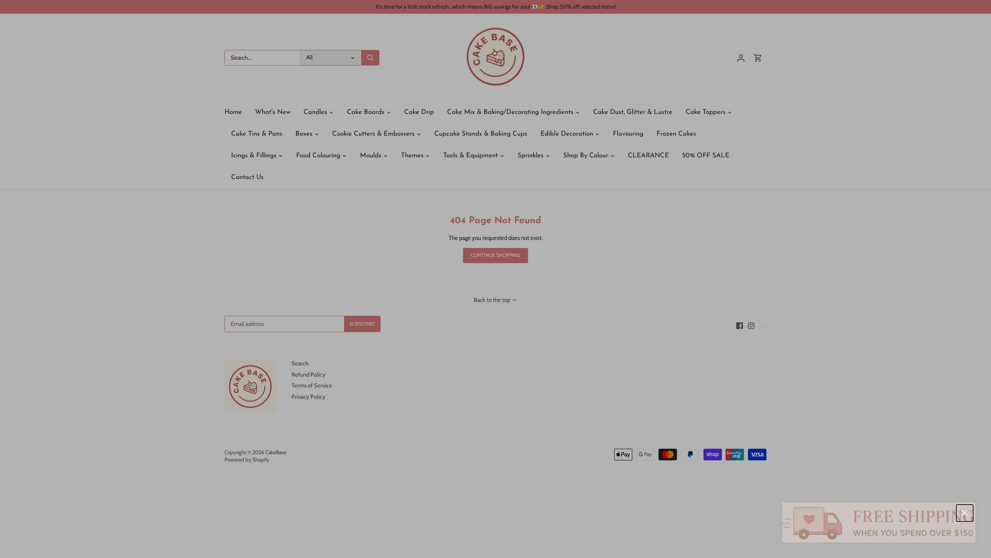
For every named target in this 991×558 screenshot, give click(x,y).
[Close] (964, 513)
